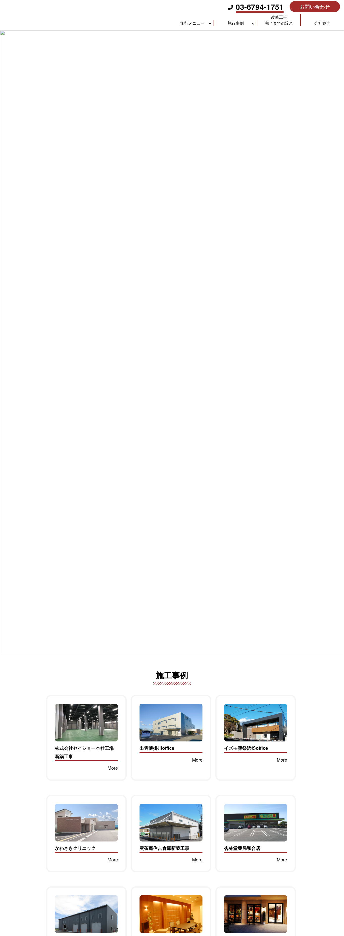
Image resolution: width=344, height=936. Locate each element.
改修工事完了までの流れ (279, 20)
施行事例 (236, 23)
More (113, 767)
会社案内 (322, 23)
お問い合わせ (315, 6)
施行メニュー (192, 23)
